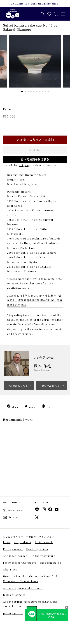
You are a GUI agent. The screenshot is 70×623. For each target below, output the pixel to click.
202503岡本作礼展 (42, 295)
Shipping (24, 165)
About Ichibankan (15, 555)
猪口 (54, 300)
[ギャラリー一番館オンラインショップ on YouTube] (57, 510)
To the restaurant (43, 555)
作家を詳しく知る (18, 385)
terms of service (14, 594)
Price (7, 109)
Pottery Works (13, 549)
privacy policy (13, 613)
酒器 (23, 305)
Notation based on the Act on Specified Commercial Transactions (30, 579)
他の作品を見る (50, 385)
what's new (10, 569)
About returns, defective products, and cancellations (30, 604)
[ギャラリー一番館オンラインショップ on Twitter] (37, 517)
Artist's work (44, 542)
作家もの (12, 300)
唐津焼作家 (33, 300)
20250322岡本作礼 (18, 295)
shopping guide (50, 562)
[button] (35, 140)
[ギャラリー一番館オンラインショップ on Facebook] (50, 510)
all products (22, 542)
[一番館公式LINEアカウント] (37, 510)
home (6, 542)
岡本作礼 (45, 300)
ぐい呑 (58, 295)
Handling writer (37, 549)
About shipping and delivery (23, 588)
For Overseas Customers (19, 562)
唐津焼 (22, 300)
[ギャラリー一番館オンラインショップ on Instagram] (44, 510)
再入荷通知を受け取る (35, 159)
